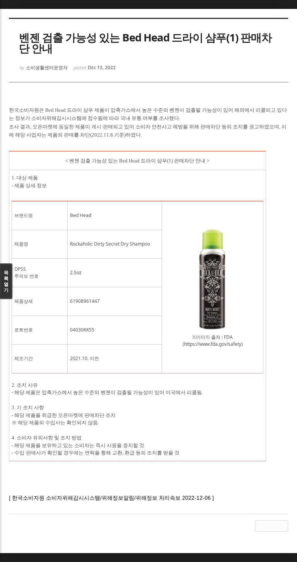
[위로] (260, 526)
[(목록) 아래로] (271, 526)
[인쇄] (282, 526)
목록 (6, 281)
